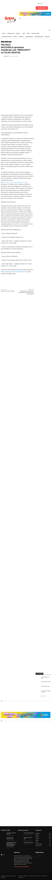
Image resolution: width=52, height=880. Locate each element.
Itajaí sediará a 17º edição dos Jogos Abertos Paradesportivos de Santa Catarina (26, 292)
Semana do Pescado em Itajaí (7, 291)
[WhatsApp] (23, 59)
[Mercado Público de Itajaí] (38, 682)
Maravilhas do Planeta (45, 686)
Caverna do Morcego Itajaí (29, 832)
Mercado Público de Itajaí (46, 681)
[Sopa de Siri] (2, 56)
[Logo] (10, 20)
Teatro (10, 41)
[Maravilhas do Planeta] (38, 687)
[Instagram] (40, 856)
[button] (49, 30)
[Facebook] (14, 59)
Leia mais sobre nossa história (21, 866)
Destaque (6, 41)
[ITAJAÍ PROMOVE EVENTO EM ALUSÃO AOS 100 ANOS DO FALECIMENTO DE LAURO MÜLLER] (3, 843)
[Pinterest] (20, 59)
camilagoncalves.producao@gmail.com (14, 182)
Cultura (2, 41)
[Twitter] (17, 59)
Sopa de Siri (6, 56)
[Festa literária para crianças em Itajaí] (3, 838)
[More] (26, 59)
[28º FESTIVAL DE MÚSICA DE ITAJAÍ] (38, 692)
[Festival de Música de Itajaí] (38, 678)
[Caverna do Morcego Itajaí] (20, 834)
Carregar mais (43, 696)
